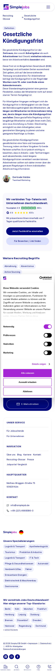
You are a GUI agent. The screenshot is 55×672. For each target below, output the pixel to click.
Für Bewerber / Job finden (27, 241)
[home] (16, 7)
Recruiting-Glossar (16, 459)
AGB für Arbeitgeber (14, 646)
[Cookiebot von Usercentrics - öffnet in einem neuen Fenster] (39, 278)
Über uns (11, 454)
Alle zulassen (27, 373)
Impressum (33, 643)
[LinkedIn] (5, 656)
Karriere (27, 454)
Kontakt (37, 454)
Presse (30, 459)
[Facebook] (17, 656)
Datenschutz (45, 643)
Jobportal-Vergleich (17, 464)
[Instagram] (11, 656)
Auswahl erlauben (27, 382)
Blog (19, 454)
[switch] (48, 335)
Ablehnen (27, 391)
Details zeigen (39, 364)
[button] (48, 7)
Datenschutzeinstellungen (14, 649)
